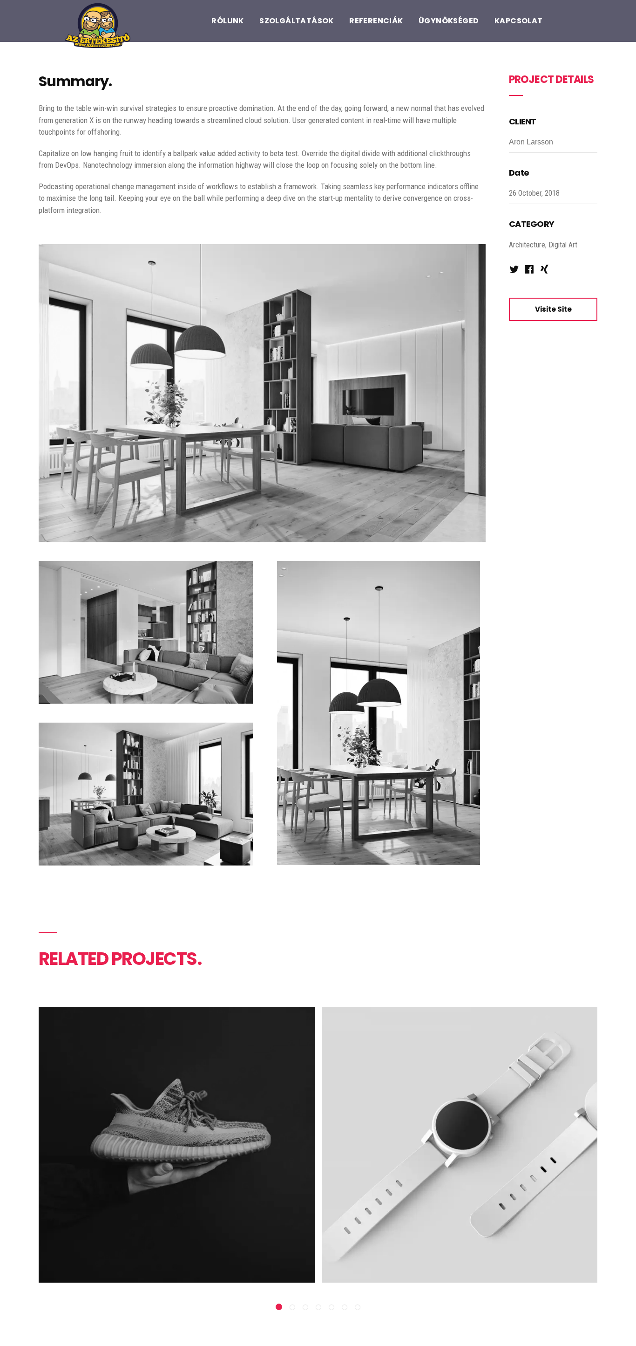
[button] (279, 1307)
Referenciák (376, 20)
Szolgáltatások (296, 20)
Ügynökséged (449, 20)
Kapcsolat (518, 20)
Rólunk (227, 20)
